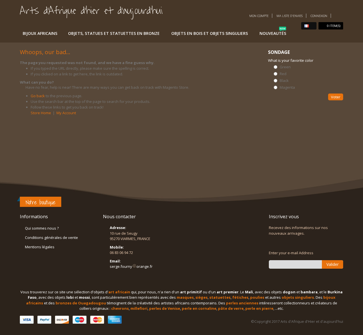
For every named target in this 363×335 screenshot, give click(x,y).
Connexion (319, 16)
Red (283, 74)
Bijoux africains (40, 33)
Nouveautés (272, 32)
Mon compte (259, 16)
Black (284, 80)
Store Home (41, 112)
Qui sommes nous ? (42, 228)
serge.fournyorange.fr (131, 266)
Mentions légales (39, 246)
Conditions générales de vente (51, 237)
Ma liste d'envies (290, 16)
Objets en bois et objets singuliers (209, 33)
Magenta (287, 87)
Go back (38, 95)
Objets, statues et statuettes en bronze (114, 33)
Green (285, 67)
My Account (66, 112)
